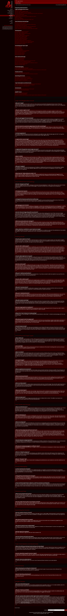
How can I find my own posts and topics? (23, 80)
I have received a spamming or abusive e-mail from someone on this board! (30, 69)
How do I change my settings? (21, 22)
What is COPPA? (18, 17)
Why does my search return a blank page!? (24, 78)
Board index (18, 3)
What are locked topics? (20, 53)
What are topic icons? (19, 54)
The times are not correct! (20, 23)
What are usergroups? (19, 59)
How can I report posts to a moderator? (23, 40)
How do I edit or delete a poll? (21, 36)
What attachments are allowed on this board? (24, 89)
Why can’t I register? (19, 18)
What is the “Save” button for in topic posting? (24, 41)
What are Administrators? (20, 57)
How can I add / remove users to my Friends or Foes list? (26, 73)
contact (11, 18)
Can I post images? (19, 49)
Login (12, 20)
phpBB (35, 612)
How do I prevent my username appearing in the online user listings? (29, 13)
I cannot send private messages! (21, 67)
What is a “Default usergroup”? (21, 63)
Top (16, 107)
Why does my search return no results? (23, 77)
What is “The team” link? (20, 64)
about (11, 17)
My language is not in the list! (21, 25)
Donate (64, 1)
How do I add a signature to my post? (23, 33)
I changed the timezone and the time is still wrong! (25, 24)
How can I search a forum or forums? (22, 76)
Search (11, 23)
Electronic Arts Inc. (8, 27)
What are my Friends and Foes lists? (22, 72)
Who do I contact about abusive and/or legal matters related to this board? (30, 95)
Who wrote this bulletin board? (21, 93)
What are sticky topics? (20, 52)
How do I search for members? (21, 79)
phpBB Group (49, 585)
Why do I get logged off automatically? (23, 12)
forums (11, 15)
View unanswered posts (20, 4)
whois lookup (51, 598)
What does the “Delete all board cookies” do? (24, 19)
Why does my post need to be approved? (23, 42)
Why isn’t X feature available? (21, 94)
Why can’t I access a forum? (21, 37)
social (11, 14)
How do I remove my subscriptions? (22, 86)
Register (11, 21)
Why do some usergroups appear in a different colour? (26, 62)
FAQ (12, 22)
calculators (10, 10)
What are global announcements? (22, 50)
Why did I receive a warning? (21, 39)
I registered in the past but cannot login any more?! (25, 16)
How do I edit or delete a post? (21, 32)
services (11, 11)
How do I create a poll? (19, 34)
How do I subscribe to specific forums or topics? (25, 85)
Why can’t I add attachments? (21, 38)
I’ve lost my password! (19, 14)
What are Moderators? (19, 58)
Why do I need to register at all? (21, 11)
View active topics (27, 4)
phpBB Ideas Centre (21, 592)
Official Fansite (8, 26)
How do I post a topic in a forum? (22, 31)
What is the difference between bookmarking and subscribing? (28, 84)
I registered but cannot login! (21, 15)
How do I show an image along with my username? (25, 26)
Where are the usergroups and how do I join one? (25, 60)
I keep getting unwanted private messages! (24, 68)
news (11, 9)
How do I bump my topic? (20, 43)
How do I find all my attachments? (22, 90)
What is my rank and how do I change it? (23, 27)
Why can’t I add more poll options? (22, 35)
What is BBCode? (18, 46)
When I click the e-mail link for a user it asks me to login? (26, 28)
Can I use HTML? (18, 47)
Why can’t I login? (18, 10)
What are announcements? (20, 51)
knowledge (10, 13)
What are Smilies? (18, 48)
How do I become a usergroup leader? (23, 61)
